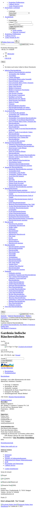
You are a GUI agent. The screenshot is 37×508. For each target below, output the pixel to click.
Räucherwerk (9, 222)
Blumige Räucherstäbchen (17, 301)
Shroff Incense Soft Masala (17, 100)
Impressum (8, 455)
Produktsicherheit (10, 373)
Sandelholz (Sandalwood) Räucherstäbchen (22, 275)
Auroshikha (12, 75)
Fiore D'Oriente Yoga (15, 84)
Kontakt (7, 456)
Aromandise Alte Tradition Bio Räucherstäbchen (18, 115)
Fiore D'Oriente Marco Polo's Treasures (21, 83)
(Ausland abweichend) (25, 347)
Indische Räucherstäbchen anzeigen (20, 72)
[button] (8, 57)
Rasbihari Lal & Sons (15, 97)
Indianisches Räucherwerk (17, 234)
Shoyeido (12, 179)
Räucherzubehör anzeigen (17, 246)
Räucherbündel (13, 231)
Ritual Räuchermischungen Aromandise (21, 218)
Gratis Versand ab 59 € (16, 6)
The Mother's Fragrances (8, 328)
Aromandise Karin (14, 171)
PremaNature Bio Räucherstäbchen (20, 135)
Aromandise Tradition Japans (18, 174)
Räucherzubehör (10, 245)
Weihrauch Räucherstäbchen (17, 296)
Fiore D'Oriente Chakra (16, 81)
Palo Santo (12, 236)
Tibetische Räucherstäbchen (13, 142)
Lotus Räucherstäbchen (16, 292)
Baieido (11, 178)
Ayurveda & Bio (10, 111)
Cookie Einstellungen (11, 469)
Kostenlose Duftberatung (16, 2)
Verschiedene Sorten (15, 162)
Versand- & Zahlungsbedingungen (15, 458)
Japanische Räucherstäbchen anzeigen (20, 169)
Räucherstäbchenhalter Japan (18, 185)
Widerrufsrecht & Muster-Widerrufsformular (18, 460)
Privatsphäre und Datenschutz (14, 463)
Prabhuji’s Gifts (13, 91)
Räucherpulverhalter (15, 261)
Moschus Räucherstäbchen (17, 298)
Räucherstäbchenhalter (16, 248)
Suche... (32, 44)
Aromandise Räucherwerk (17, 225)
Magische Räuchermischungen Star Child (22, 204)
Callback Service (14, 4)
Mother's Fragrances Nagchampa (19, 90)
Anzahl (3, 358)
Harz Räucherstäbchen (16, 303)
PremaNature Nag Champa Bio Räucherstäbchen (18, 138)
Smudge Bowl (13, 264)
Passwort (11, 24)
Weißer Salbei (13, 227)
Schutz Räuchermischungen (17, 213)
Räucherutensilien (14, 268)
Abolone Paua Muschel (16, 266)
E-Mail (11, 22)
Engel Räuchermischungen (17, 202)
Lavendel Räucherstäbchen (17, 289)
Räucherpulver (13, 239)
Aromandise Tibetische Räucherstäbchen (21, 146)
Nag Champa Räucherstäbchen (18, 276)
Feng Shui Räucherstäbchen (13, 306)
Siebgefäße (12, 255)
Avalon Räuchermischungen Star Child (21, 206)
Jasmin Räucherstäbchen (16, 291)
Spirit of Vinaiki (14, 102)
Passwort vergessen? (19, 32)
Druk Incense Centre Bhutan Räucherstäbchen (18, 149)
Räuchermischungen (11, 188)
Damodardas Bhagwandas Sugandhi (20, 79)
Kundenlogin (9, 17)
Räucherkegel (13, 232)
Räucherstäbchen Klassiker (17, 105)
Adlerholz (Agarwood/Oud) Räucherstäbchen (17, 279)
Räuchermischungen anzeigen (18, 190)
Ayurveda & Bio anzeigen (17, 112)
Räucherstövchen (14, 252)
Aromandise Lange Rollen (17, 172)
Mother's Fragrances (15, 88)
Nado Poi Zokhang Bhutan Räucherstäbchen (17, 152)
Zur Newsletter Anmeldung (23, 438)
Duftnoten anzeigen (15, 273)
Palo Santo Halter (14, 262)
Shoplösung (4, 506)
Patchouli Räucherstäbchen (17, 285)
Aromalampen (13, 257)
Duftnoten (8, 271)
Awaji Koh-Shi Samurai (16, 176)
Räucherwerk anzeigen (16, 224)
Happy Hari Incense (15, 86)
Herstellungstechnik (7, 443)
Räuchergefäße (13, 250)
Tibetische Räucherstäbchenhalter (19, 164)
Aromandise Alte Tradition (17, 74)
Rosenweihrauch (14, 241)
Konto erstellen (17, 30)
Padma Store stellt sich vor (9, 446)
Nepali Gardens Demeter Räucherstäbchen (22, 155)
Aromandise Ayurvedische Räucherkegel (21, 120)
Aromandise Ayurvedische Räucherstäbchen (22, 118)
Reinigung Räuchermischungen (18, 215)
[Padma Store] (8, 42)
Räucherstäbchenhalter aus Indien (19, 107)
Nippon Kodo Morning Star (17, 181)
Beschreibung (9, 371)
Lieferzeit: (4, 345)
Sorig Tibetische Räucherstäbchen (19, 160)
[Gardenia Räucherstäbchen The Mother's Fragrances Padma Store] (18, 326)
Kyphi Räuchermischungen (17, 211)
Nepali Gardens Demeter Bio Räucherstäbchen (18, 126)
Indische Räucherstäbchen (13, 70)
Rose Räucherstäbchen (16, 287)
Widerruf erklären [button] (6, 450)
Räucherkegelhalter (15, 259)
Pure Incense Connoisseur (17, 95)
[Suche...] (24, 44)
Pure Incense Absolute (16, 93)
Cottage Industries (14, 77)
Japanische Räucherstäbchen (13, 167)
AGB (6, 462)
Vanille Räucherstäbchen (16, 283)
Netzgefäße (12, 253)
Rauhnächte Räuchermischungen (19, 216)
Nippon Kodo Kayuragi (16, 183)
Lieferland (12, 11)
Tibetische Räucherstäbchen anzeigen (20, 144)
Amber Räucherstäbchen (16, 282)
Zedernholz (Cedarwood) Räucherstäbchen (22, 299)
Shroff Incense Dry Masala (17, 98)
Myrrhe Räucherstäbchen (16, 294)
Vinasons (11, 104)
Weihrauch (12, 229)
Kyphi (11, 238)
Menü (3, 62)
